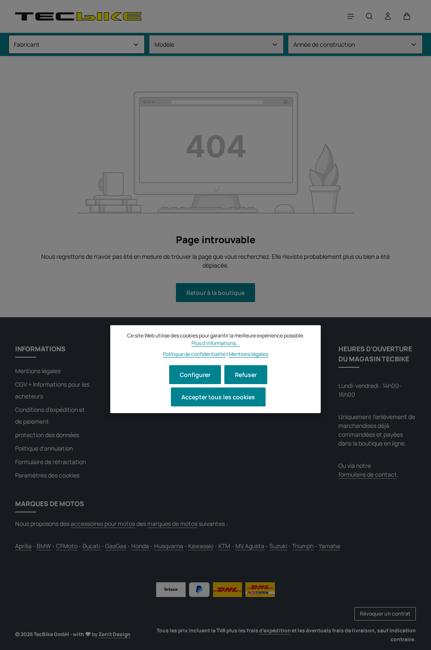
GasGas (115, 546)
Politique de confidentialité (194, 354)
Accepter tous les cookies (218, 397)
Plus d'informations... (215, 343)
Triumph (303, 546)
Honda (140, 546)
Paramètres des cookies (47, 475)
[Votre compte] (388, 16)
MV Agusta (249, 546)
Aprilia (23, 546)
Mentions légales (38, 371)
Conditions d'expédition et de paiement (50, 415)
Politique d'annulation (44, 448)
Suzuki (278, 546)
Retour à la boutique (215, 293)
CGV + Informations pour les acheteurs (52, 390)
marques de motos (172, 524)
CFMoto (66, 546)
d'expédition (275, 630)
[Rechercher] (369, 16)
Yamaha (329, 546)
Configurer (195, 375)
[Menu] (351, 16)
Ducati (91, 546)
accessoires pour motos (103, 524)
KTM (224, 546)
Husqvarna (168, 546)
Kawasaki (200, 546)
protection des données (47, 435)
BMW (44, 546)
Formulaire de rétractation (50, 462)
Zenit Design (114, 634)
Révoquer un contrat (385, 613)
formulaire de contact (367, 474)
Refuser (246, 375)
